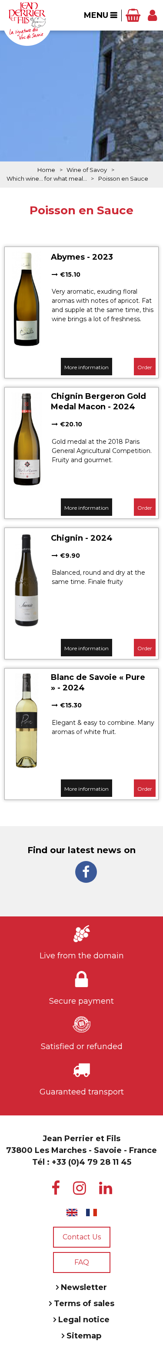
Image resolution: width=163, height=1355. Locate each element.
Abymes (68, 257)
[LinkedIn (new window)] (105, 1188)
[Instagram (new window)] (79, 1188)
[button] (133, 15)
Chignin (67, 538)
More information (86, 367)
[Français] (91, 1212)
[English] (72, 1212)
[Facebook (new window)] (86, 872)
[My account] (152, 15)
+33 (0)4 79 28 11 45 (91, 1162)
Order (144, 367)
